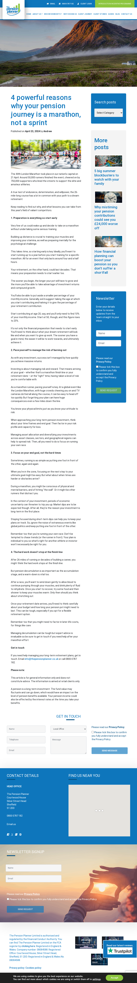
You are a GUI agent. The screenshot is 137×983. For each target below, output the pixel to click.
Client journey (85, 14)
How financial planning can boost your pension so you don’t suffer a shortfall (105, 262)
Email (52, 4)
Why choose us (70, 14)
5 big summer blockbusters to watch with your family (106, 177)
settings (97, 979)
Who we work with (52, 14)
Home (28, 14)
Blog (117, 14)
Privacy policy (16, 967)
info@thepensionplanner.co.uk (41, 659)
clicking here (28, 946)
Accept (114, 977)
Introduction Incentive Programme (114, 4)
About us (37, 14)
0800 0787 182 (68, 4)
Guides (111, 14)
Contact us (126, 14)
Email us (11, 824)
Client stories (100, 14)
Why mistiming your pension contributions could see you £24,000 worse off (106, 217)
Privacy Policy (103, 361)
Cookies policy (33, 967)
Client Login (86, 4)
